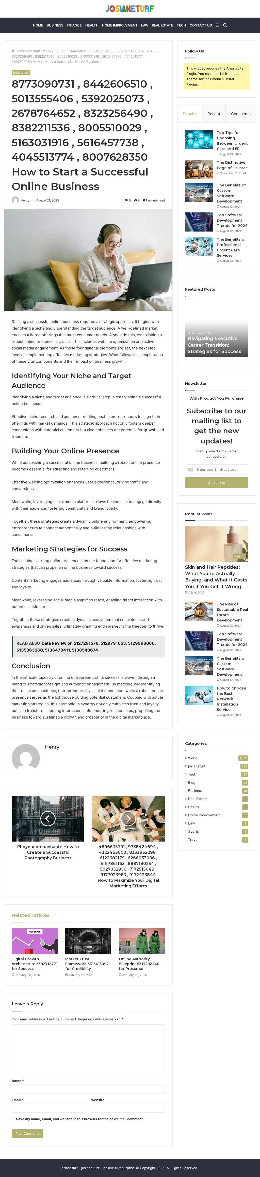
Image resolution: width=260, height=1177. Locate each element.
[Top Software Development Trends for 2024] (199, 222)
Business (55, 25)
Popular (190, 113)
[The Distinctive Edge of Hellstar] (199, 169)
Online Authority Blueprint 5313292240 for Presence (139, 964)
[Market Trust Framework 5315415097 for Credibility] (88, 941)
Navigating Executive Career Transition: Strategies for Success (214, 345)
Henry (52, 747)
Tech (181, 25)
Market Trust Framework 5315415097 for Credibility (87, 964)
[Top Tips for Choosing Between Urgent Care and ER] (199, 139)
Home (38, 25)
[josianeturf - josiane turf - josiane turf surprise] (130, 8)
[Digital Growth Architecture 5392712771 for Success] (35, 941)
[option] (217, 329)
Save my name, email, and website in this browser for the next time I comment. (80, 1119)
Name (18, 1081)
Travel (193, 839)
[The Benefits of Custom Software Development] (199, 192)
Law (144, 25)
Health (92, 25)
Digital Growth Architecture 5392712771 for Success (34, 964)
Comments (241, 113)
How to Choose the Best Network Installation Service (231, 699)
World (192, 758)
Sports (193, 831)
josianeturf (36, 51)
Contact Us (201, 25)
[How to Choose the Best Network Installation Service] (199, 695)
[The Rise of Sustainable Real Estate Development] (199, 611)
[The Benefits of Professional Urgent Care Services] (199, 246)
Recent (213, 113)
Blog (191, 782)
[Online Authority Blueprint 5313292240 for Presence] (142, 941)
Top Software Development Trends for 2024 (232, 220)
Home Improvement (120, 25)
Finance (74, 25)
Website (97, 1100)
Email (17, 1100)
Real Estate (162, 25)
